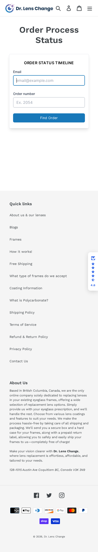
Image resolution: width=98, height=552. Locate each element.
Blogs (14, 227)
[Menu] (89, 8)
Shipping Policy (22, 312)
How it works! (21, 251)
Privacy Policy (21, 349)
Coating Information (26, 288)
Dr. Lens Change (54, 536)
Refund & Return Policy (29, 337)
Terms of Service (23, 324)
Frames (15, 239)
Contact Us (19, 361)
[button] (93, 271)
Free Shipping (21, 264)
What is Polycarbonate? (29, 300)
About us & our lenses (28, 215)
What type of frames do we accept (38, 276)
